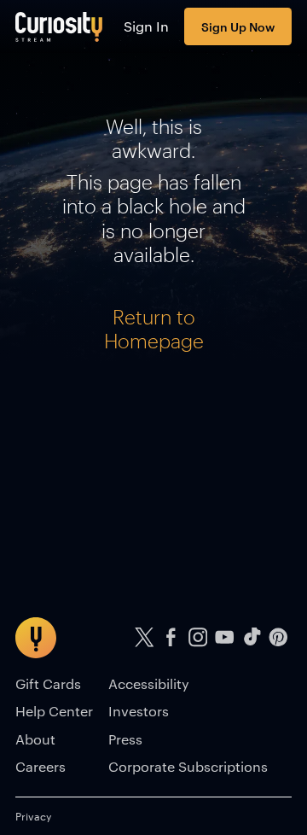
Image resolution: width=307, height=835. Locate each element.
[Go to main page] (59, 26)
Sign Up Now (238, 26)
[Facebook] (171, 637)
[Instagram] (197, 637)
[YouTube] (225, 637)
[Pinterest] (279, 637)
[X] (144, 637)
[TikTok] (251, 637)
